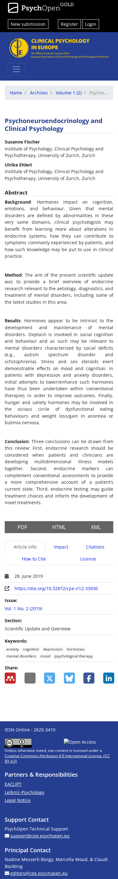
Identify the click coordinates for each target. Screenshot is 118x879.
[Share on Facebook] (88, 678)
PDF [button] (22, 527)
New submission (28, 24)
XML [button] (96, 527)
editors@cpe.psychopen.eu (39, 873)
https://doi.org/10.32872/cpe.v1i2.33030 (56, 588)
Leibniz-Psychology (24, 792)
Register (69, 24)
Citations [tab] (95, 547)
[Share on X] (49, 678)
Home (16, 93)
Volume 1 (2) (68, 93)
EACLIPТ (13, 784)
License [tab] (88, 559)
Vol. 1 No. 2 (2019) (23, 608)
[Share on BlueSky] (69, 678)
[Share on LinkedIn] (108, 678)
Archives (39, 93)
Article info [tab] (25, 547)
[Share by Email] (30, 678)
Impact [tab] (61, 547)
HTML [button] (59, 527)
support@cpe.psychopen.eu (40, 836)
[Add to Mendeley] (10, 678)
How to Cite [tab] (34, 559)
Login (90, 24)
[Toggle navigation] (16, 69)
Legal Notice (18, 800)
